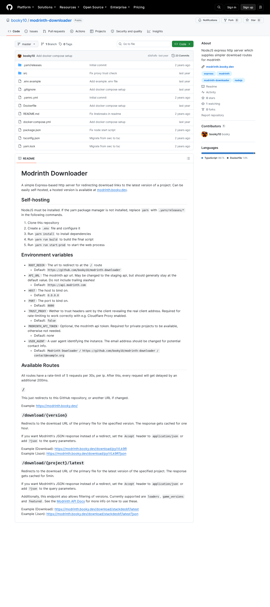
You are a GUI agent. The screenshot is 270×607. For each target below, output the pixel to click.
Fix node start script (102, 130)
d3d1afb (152, 55)
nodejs (239, 80)
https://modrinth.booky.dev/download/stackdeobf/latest (97, 509)
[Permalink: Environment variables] (18, 254)
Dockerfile (29, 105)
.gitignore (29, 89)
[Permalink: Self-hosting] (18, 199)
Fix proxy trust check (103, 73)
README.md (31, 113)
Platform (24, 7)
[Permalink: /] (18, 390)
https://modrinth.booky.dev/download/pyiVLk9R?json (86, 453)
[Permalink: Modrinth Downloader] (18, 173)
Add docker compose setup (54, 55)
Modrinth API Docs (71, 501)
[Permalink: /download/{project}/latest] (18, 463)
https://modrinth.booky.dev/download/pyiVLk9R (91, 449)
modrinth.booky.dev (112, 190)
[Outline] (188, 158)
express (208, 73)
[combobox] (145, 44)
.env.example (32, 81)
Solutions (45, 7)
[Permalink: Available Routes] (18, 365)
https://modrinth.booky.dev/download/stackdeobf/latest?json (92, 514)
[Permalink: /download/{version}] (18, 415)
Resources (68, 7)
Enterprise (118, 7)
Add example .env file (104, 81)
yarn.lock (29, 146)
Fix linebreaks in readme (105, 113)
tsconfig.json (31, 138)
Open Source (93, 7)
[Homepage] (9, 7)
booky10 (19, 20)
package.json (32, 130)
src (25, 73)
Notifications (210, 20)
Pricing (139, 7)
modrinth (224, 73)
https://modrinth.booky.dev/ (57, 406)
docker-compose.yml (37, 121)
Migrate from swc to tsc (105, 138)
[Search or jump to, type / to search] (219, 7)
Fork (233, 20)
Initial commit (98, 65)
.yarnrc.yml (30, 97)
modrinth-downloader (51, 20)
